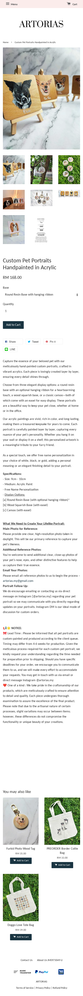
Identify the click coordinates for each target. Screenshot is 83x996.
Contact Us (26, 960)
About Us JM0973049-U (50, 960)
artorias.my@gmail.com (18, 581)
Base (6, 287)
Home (5, 42)
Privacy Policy (43, 988)
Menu (14, 4)
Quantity (8, 304)
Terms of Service (25, 988)
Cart (74, 4)
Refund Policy (60, 988)
